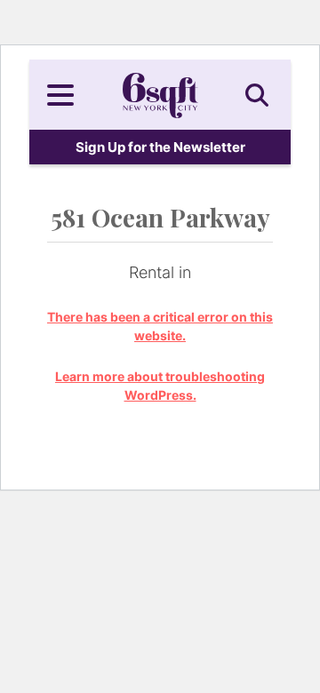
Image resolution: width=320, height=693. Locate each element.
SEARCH (259, 94)
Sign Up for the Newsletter (160, 147)
